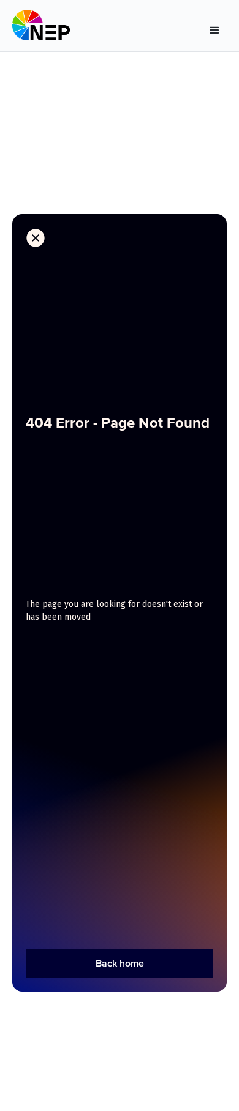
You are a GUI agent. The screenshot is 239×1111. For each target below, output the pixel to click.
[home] (41, 28)
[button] (214, 28)
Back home (120, 963)
